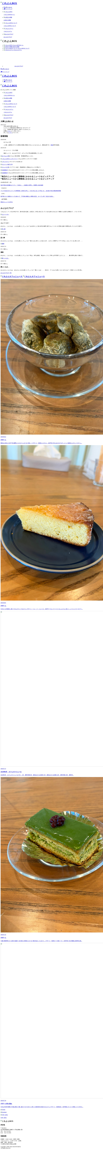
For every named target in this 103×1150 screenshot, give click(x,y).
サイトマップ (8, 9)
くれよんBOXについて (23, 48)
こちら (9, 131)
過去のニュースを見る (7, 202)
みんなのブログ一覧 (6, 273)
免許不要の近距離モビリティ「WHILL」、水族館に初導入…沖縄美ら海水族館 (22, 185)
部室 (52, 145)
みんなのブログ (19, 66)
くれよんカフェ (17, 50)
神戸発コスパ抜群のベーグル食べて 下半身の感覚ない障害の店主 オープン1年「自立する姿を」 (27, 196)
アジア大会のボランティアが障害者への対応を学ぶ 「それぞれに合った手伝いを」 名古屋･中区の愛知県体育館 (31, 190)
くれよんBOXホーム (17, 45)
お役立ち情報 (15, 46)
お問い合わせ (8, 7)
